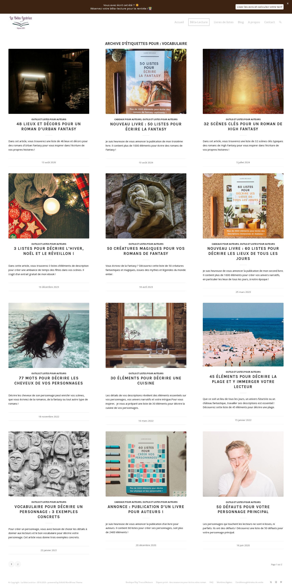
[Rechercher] (280, 22)
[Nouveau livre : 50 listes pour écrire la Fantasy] (146, 81)
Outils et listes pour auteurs (48, 119)
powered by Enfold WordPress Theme (65, 582)
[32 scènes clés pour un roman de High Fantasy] (243, 81)
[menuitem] (179, 22)
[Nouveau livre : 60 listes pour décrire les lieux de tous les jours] (243, 205)
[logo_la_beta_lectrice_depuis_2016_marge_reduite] (20, 22)
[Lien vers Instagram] (275, 582)
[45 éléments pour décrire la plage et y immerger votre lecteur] (243, 334)
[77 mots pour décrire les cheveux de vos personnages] (48, 335)
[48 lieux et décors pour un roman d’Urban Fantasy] (48, 81)
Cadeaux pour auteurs (127, 119)
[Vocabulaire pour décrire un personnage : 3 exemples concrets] (48, 464)
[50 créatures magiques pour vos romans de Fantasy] (146, 205)
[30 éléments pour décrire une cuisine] (146, 335)
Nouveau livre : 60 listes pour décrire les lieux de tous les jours (243, 253)
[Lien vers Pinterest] (281, 582)
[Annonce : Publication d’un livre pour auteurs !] (146, 464)
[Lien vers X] (270, 582)
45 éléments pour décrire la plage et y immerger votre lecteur (243, 381)
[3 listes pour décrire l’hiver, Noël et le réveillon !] (48, 205)
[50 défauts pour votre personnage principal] (243, 464)
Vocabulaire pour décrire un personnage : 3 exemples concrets (49, 511)
